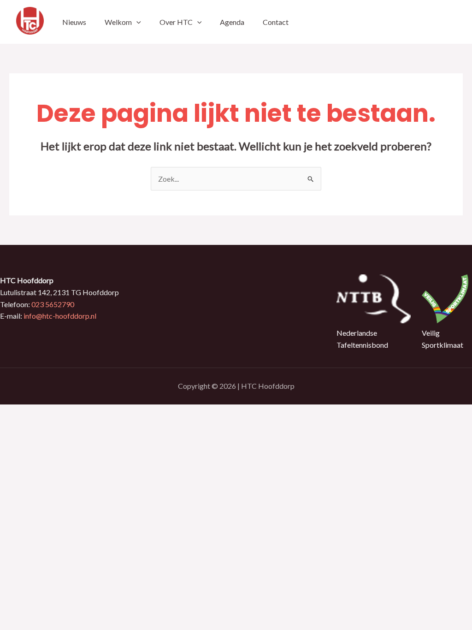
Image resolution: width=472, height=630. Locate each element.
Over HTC (176, 22)
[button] (136, 22)
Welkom (118, 22)
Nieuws (74, 22)
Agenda (232, 22)
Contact (276, 22)
